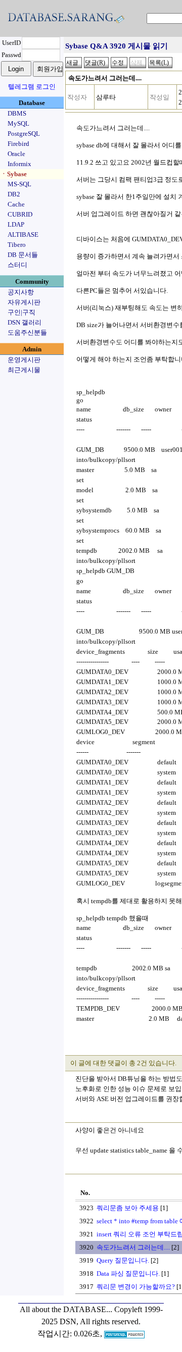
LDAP (16, 224)
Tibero (17, 244)
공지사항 (21, 292)
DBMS (17, 113)
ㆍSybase (14, 174)
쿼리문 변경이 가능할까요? (136, 1286)
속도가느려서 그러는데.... (133, 1247)
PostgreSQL (24, 133)
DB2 (14, 194)
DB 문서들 (23, 254)
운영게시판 (24, 359)
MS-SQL (19, 184)
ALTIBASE (23, 234)
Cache (16, 204)
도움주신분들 (27, 332)
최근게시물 (24, 370)
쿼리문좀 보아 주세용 (128, 1208)
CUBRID (20, 214)
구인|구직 (21, 312)
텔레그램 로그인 (32, 86)
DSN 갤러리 (24, 322)
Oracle (16, 154)
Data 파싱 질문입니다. (128, 1273)
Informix (19, 164)
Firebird (18, 143)
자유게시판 (24, 302)
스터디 (17, 265)
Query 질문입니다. (123, 1260)
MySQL (18, 123)
